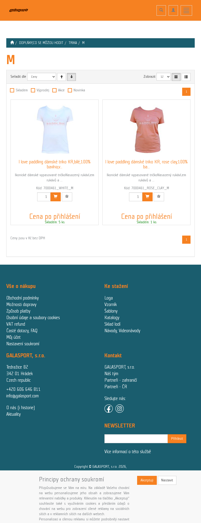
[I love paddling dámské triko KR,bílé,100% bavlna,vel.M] (55, 129)
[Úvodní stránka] (12, 43)
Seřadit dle (18, 77)
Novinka (79, 90)
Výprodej (43, 90)
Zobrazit (149, 77)
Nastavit (167, 480)
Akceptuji (147, 480)
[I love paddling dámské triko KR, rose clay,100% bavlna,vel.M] (146, 129)
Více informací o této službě (127, 451)
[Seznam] (186, 77)
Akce (61, 90)
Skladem (22, 90)
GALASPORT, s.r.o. (119, 367)
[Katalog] (176, 77)
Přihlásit (177, 439)
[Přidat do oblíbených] (67, 196)
